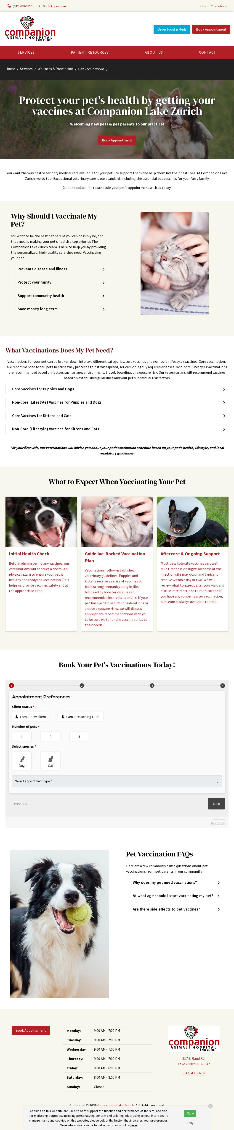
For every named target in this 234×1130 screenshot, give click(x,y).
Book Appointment (211, 29)
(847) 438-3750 (193, 1073)
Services (26, 52)
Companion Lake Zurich (115, 1105)
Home (10, 68)
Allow (190, 1113)
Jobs (202, 6)
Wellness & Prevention (55, 68)
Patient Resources (90, 52)
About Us (154, 52)
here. (134, 1125)
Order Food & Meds (171, 29)
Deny (190, 1123)
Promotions (219, 6)
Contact (207, 52)
